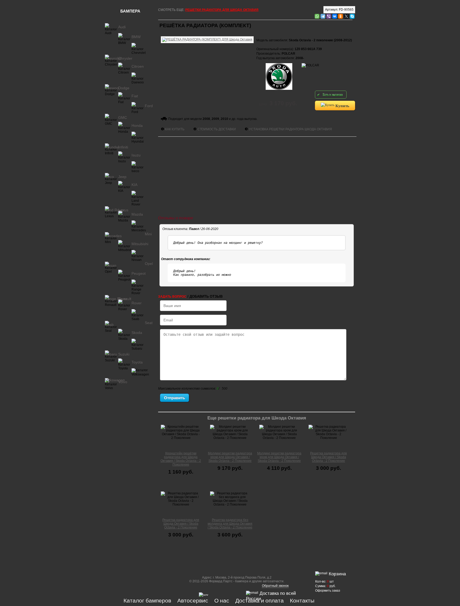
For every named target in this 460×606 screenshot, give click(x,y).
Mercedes (113, 236)
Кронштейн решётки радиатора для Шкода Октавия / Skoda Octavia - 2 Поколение (181, 458)
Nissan (110, 265)
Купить (341, 105)
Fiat (135, 96)
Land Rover (115, 210)
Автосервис (192, 600)
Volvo (122, 382)
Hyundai (112, 147)
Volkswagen (115, 380)
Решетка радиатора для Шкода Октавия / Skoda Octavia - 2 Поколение (328, 457)
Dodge (123, 88)
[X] (346, 16)
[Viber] (328, 16)
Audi (122, 27)
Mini (148, 234)
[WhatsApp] (317, 16)
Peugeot (139, 273)
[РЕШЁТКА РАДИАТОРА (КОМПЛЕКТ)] (207, 35)
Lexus (123, 210)
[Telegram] (323, 16)
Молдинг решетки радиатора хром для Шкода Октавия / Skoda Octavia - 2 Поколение (230, 457)
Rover (137, 303)
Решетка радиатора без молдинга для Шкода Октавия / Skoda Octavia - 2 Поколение (230, 523)
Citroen (138, 66)
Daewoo (112, 88)
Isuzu (136, 155)
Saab (109, 324)
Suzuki (123, 354)
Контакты (302, 600)
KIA (134, 185)
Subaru (111, 354)
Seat (149, 323)
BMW (136, 37)
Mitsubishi (140, 244)
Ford (149, 106)
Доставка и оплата (259, 600)
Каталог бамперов (147, 600)
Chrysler (125, 58)
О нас (221, 600)
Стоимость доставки (217, 129)
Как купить (174, 129)
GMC (122, 117)
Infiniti (123, 147)
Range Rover (116, 299)
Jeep (122, 177)
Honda (137, 125)
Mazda (137, 214)
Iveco (109, 177)
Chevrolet (113, 58)
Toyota (137, 362)
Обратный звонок (275, 586)
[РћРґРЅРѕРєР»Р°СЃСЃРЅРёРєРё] (340, 16)
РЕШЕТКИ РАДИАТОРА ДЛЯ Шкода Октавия (221, 10)
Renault (124, 299)
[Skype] (352, 16)
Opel (149, 263)
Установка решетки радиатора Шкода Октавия (290, 129)
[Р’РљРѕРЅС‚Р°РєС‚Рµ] (334, 16)
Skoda (137, 332)
